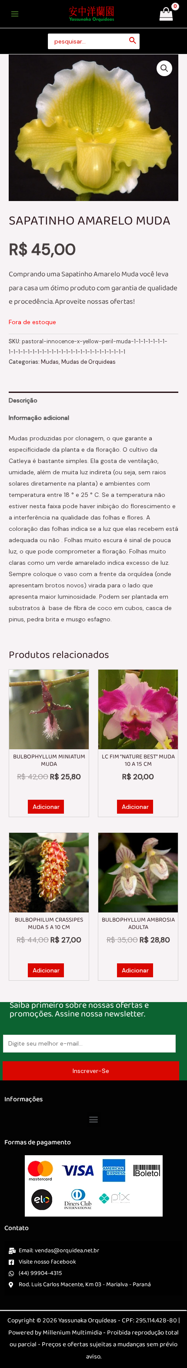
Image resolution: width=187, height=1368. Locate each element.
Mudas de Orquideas (88, 362)
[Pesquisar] (133, 41)
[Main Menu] (14, 14)
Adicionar (46, 807)
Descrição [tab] (23, 400)
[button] (164, 68)
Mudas (50, 362)
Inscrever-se (91, 1071)
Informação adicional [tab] (39, 418)
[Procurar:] (93, 41)
